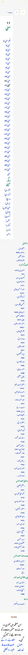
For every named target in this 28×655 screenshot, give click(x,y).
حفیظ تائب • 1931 (20, 416)
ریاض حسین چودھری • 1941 (19, 447)
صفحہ (22, 12)
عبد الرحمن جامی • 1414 (19, 291)
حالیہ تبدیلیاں (20, 260)
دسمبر (8, 233)
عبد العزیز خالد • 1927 (19, 401)
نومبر (8, 229)
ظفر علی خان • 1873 (20, 333)
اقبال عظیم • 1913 (20, 378)
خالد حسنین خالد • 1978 (19, 549)
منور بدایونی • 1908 (20, 371)
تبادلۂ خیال (16, 12)
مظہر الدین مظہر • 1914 (19, 386)
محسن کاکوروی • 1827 (19, 306)
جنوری (7, 189)
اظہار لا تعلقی (9, 649)
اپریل (7, 202)
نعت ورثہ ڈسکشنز (19, 604)
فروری (7, 193)
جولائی (8, 211)
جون (5, 207)
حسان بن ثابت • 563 (19, 272)
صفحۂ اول (21, 248)
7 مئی (8, 65)
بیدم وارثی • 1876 (20, 340)
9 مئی (8, 74)
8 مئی (8, 69)
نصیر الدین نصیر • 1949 (19, 470)
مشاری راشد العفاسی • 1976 (19, 584)
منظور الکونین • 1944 (19, 510)
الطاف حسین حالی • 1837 (20, 317)
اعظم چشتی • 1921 (20, 488)
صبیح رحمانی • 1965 (20, 533)
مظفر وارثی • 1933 (20, 424)
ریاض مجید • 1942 (20, 462)
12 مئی (7, 87)
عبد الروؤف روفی (20, 570)
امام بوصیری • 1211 (20, 283)
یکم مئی (7, 40)
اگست (7, 216)
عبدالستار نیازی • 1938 (19, 503)
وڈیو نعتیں (21, 256)
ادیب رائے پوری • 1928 (20, 409)
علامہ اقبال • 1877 (20, 348)
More (10, 12)
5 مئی (8, 56)
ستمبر (8, 220)
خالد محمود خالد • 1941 (19, 455)
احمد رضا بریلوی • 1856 (19, 325)
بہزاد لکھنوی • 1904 (20, 355)
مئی (8, 207)
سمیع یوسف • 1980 (20, 592)
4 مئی (8, 51)
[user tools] (3, 1)
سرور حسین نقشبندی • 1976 (19, 541)
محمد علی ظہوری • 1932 (19, 495)
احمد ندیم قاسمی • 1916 (19, 394)
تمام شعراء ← (20, 475)
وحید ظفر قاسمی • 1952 (19, 518)
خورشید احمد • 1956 (20, 526)
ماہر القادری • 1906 (20, 363)
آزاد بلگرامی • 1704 (20, 298)
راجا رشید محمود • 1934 (19, 439)
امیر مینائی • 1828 (19, 312)
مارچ (8, 198)
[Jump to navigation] (25, 1)
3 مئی (8, 47)
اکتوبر (8, 224)
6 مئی (8, 60)
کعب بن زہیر (20, 277)
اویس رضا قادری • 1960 (19, 562)
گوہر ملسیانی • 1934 (20, 432)
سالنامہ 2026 (20, 252)
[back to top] (21, 608)
